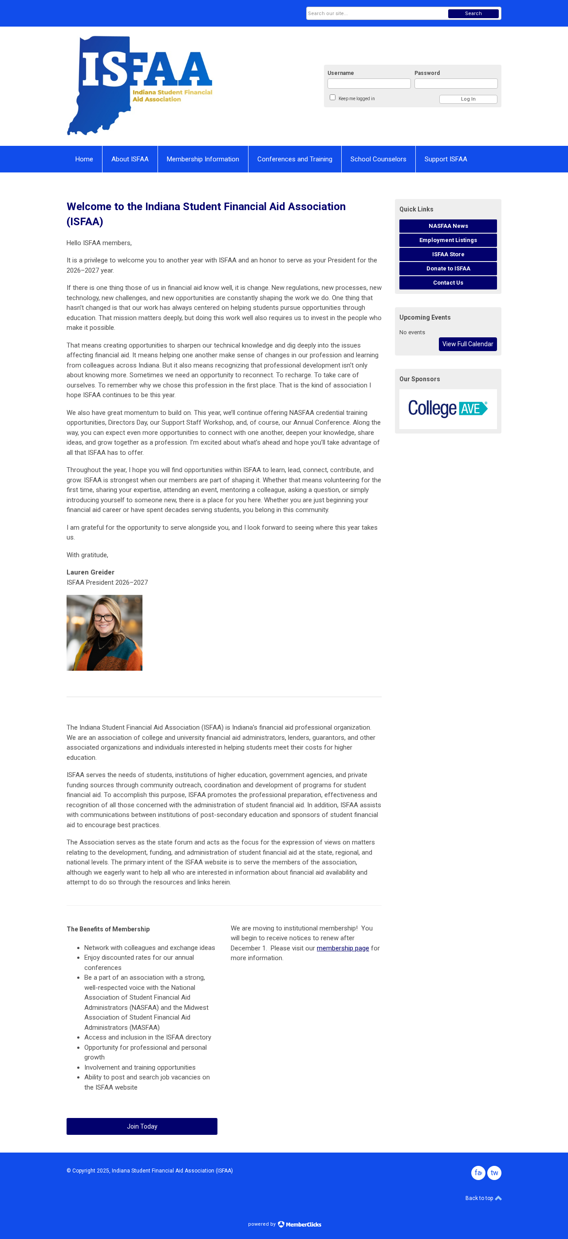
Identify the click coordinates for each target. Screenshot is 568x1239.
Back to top (479, 1198)
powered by (262, 1224)
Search (473, 13)
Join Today (142, 1126)
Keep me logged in (357, 98)
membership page (343, 948)
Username (340, 73)
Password (427, 73)
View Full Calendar (467, 344)
